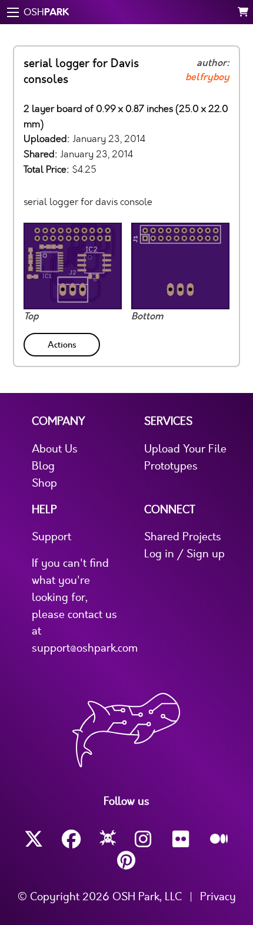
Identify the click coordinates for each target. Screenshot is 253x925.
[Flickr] (181, 839)
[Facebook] (71, 839)
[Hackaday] (107, 840)
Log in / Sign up (184, 554)
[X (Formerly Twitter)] (33, 839)
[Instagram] (144, 839)
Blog (43, 466)
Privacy (218, 897)
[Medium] (219, 839)
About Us (55, 449)
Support (51, 537)
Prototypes (171, 466)
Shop (44, 483)
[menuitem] (63, 342)
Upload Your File (185, 449)
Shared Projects (182, 537)
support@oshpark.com (85, 648)
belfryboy (207, 77)
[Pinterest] (126, 860)
